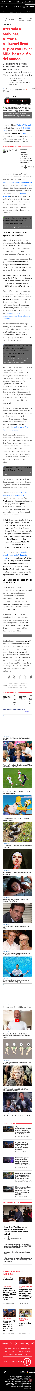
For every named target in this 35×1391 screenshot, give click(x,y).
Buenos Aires (25, 1349)
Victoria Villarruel (24, 125)
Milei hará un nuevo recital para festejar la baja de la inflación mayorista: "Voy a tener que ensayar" (18, 1259)
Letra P (6, 19)
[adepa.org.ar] (22, 1372)
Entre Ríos (19, 1351)
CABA (6, 1351)
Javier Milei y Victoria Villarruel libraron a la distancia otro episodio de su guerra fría (19, 81)
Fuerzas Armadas (13, 687)
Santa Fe (12, 1351)
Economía (15, 1349)
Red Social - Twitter (11, 1343)
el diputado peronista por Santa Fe (15, 555)
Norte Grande (9, 1354)
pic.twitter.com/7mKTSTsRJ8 (17, 542)
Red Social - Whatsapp (32, 1343)
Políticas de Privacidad (27, 1387)
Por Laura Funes (7, 89)
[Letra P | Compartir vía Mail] (30, 676)
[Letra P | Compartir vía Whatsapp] (8, 676)
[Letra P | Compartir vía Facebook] (19, 676)
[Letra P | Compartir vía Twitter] (14, 676)
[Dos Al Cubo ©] (9, 1372)
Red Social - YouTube (27, 1343)
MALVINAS (23, 687)
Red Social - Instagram (22, 1343)
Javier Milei (23, 683)
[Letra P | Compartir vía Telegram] (25, 676)
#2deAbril (7, 275)
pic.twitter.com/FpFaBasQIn (17, 283)
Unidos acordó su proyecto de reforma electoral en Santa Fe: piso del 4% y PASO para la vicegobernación (17, 1246)
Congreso (27, 1354)
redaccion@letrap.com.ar (23, 1385)
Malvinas (24, 133)
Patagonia (26, 185)
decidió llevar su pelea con (17, 182)
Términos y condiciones (16, 1386)
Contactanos (4, 1343)
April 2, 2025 (26, 286)
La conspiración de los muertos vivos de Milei (17, 1253)
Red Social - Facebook (16, 1343)
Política (13, 19)
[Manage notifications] (30, 1380)
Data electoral (16, 11)
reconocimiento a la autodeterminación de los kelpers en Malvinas (16, 316)
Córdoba (28, 1351)
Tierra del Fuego (12, 685)
